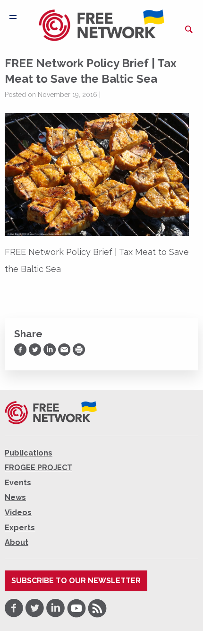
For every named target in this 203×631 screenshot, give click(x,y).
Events (18, 482)
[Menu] (13, 17)
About (16, 542)
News (15, 497)
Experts (20, 527)
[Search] (188, 29)
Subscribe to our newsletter (76, 580)
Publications (28, 452)
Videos (18, 512)
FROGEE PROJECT (38, 467)
